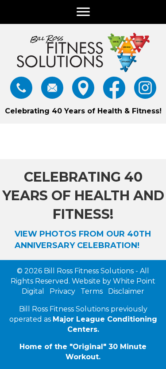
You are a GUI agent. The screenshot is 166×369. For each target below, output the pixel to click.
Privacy (61, 291)
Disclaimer (125, 291)
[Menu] (83, 11)
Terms (91, 291)
